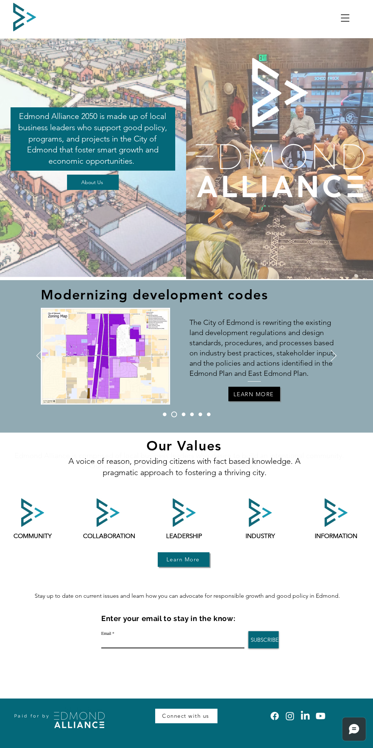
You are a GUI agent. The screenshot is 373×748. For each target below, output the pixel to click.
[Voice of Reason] (164, 414)
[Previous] (39, 356)
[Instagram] (289, 716)
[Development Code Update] (174, 414)
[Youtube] (320, 716)
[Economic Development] (183, 414)
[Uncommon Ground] (209, 414)
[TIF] (192, 414)
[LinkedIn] (305, 716)
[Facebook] (274, 716)
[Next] (334, 356)
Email (106, 633)
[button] (345, 18)
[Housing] (200, 414)
